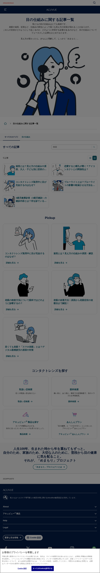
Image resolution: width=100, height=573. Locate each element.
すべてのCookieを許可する (43, 568)
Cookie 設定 (22, 568)
